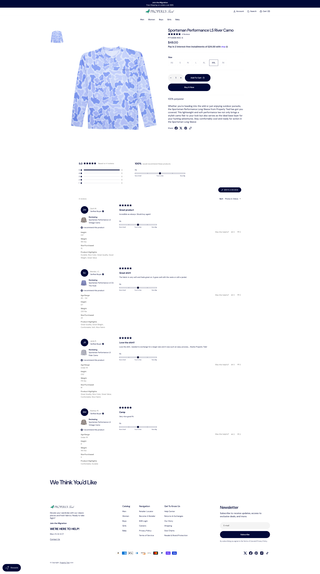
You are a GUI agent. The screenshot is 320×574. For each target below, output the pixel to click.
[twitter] (180, 128)
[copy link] (190, 128)
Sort (222, 199)
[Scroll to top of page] (316, 569)
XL (205, 63)
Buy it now (189, 87)
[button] (239, 11)
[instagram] (261, 553)
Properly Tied (65, 563)
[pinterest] (185, 128)
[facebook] (176, 128)
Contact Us (55, 539)
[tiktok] (267, 553)
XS (173, 63)
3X (224, 63)
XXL (215, 63)
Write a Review (232, 190)
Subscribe (245, 534)
